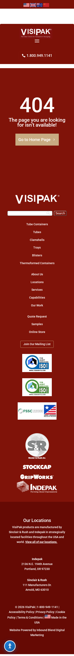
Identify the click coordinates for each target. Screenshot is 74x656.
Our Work (37, 305)
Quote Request (37, 316)
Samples (37, 324)
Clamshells (37, 240)
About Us (37, 274)
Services (37, 289)
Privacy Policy (45, 612)
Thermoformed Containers (37, 263)
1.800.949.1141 (39, 55)
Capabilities (37, 297)
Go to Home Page (34, 139)
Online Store (37, 332)
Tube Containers (37, 224)
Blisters (37, 255)
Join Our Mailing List (37, 344)
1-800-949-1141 (47, 607)
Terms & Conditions (30, 617)
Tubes (37, 232)
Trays (37, 247)
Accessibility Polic (21, 612)
